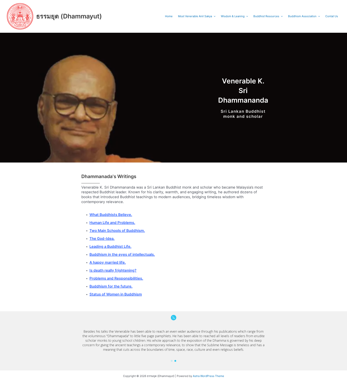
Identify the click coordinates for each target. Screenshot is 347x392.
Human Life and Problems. (112, 222)
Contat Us (331, 16)
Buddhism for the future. (110, 286)
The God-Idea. (102, 238)
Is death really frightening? (112, 270)
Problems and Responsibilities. (116, 278)
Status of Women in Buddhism (115, 294)
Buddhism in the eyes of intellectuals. (122, 254)
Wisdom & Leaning (233, 16)
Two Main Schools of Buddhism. (117, 230)
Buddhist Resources (266, 16)
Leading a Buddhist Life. (110, 246)
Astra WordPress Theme (208, 376)
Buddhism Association (302, 16)
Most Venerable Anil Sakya (195, 16)
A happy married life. (107, 262)
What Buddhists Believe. (110, 214)
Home (169, 16)
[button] (213, 16)
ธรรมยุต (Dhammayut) (69, 16)
